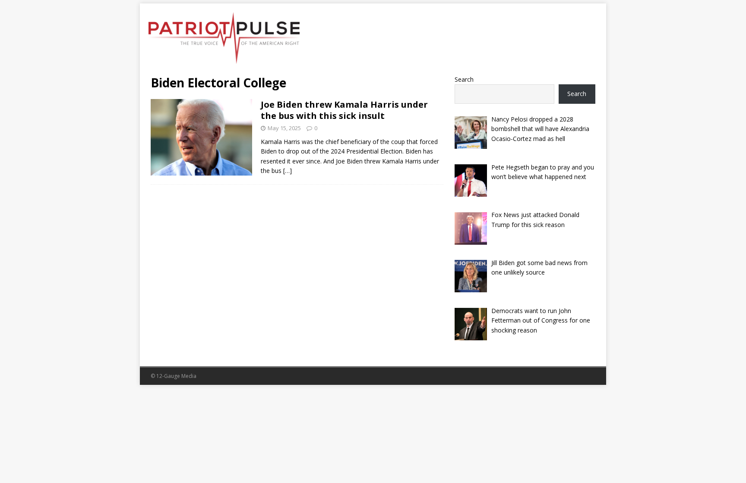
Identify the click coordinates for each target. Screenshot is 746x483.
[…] (287, 170)
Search (464, 79)
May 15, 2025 (284, 128)
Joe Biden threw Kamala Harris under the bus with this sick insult (344, 110)
